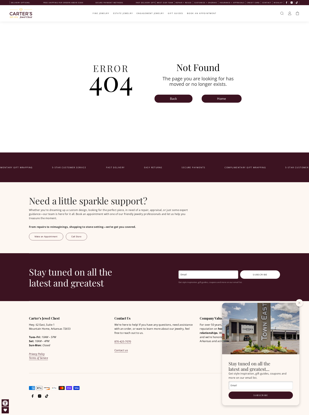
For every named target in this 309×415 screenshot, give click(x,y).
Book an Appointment (201, 13)
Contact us (121, 350)
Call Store (76, 236)
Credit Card (253, 2)
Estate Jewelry (123, 13)
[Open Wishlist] (5, 410)
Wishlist (278, 2)
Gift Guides (175, 13)
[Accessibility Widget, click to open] (5, 403)
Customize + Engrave (205, 2)
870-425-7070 (122, 341)
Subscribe (260, 395)
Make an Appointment (46, 236)
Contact (266, 2)
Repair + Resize (184, 2)
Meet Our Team (165, 2)
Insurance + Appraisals (232, 2)
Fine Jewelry (101, 13)
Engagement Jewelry (150, 13)
